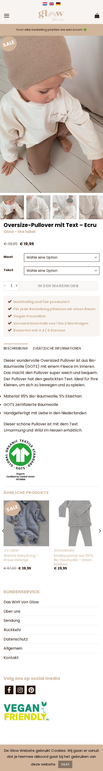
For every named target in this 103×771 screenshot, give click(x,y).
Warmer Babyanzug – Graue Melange (21, 558)
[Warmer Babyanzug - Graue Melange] (26, 523)
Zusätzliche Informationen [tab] (57, 348)
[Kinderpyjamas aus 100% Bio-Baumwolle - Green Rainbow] (76, 523)
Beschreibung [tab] (16, 348)
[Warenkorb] (97, 15)
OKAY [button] (65, 764)
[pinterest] (31, 690)
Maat (8, 257)
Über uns (12, 611)
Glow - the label (19, 231)
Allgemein (13, 648)
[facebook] (9, 690)
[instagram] (20, 690)
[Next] (99, 540)
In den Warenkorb (58, 286)
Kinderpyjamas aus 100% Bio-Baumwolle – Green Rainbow (73, 560)
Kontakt (11, 657)
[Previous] (3, 540)
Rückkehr (12, 630)
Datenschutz (16, 639)
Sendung (12, 620)
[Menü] (7, 16)
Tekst (8, 270)
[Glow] (51, 15)
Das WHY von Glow (21, 602)
